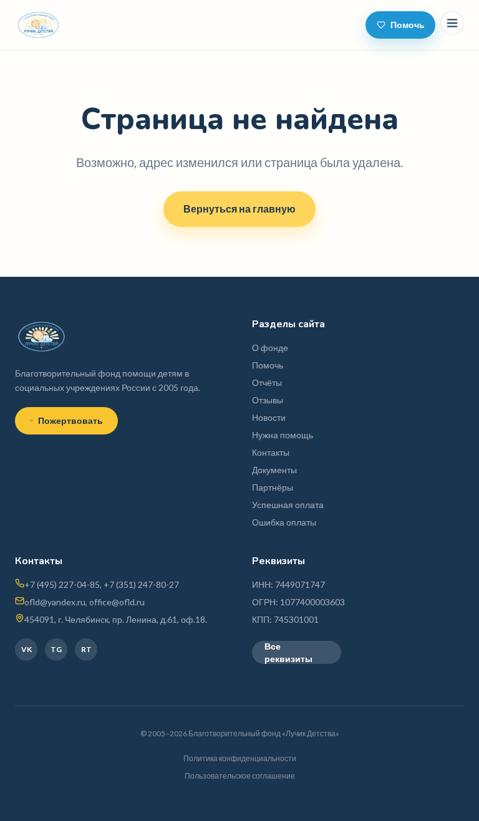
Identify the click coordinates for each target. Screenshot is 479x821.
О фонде (270, 347)
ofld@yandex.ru (54, 602)
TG (56, 649)
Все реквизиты (288, 652)
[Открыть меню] (452, 23)
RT (86, 649)
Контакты (270, 452)
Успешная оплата (288, 504)
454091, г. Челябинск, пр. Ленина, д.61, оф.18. (115, 619)
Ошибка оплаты (284, 522)
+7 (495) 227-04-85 (62, 584)
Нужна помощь (282, 435)
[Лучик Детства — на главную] (38, 24)
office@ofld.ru (117, 602)
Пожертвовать (70, 420)
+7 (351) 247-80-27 (141, 584)
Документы (274, 469)
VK (26, 649)
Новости (269, 417)
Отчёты (267, 382)
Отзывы (267, 400)
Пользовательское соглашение (240, 775)
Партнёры (272, 487)
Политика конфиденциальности (239, 758)
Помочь (407, 24)
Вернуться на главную (239, 208)
